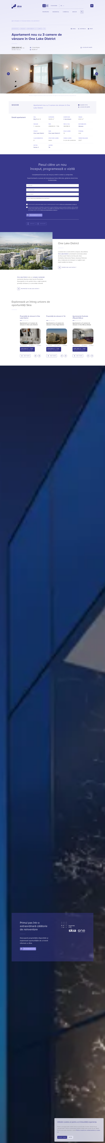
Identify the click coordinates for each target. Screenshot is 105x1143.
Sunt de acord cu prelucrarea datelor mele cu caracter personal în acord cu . (52, 204)
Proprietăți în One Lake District (30, 288)
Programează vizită (35, 215)
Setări (70, 1137)
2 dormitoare (67, 119)
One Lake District (39, 133)
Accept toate (62, 1137)
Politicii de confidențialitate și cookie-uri (49, 210)
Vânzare (23, 28)
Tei (44, 28)
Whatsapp (43, 223)
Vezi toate (27, 355)
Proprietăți (46, 11)
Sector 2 (36, 147)
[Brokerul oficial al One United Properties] (16, 6)
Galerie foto (84, 105)
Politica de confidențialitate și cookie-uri (68, 204)
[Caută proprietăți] (81, 11)
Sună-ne (32, 223)
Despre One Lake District (69, 267)
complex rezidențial (39, 277)
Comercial (66, 11)
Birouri (74, 11)
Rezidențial (56, 11)
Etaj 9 (35, 119)
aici (75, 95)
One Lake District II (35, 21)
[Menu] (91, 5)
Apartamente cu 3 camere (34, 28)
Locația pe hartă (87, 47)
